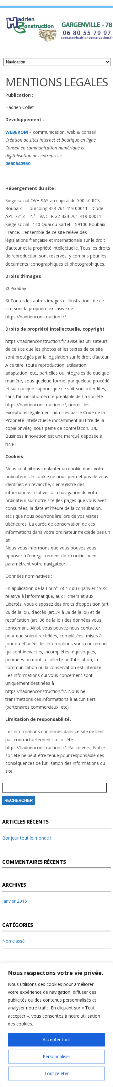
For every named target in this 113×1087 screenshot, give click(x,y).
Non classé (13, 941)
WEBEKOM (16, 132)
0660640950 (17, 163)
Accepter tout (56, 1039)
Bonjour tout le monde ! (26, 838)
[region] (56, 1024)
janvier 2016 (14, 901)
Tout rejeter (56, 1073)
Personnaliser (56, 1056)
